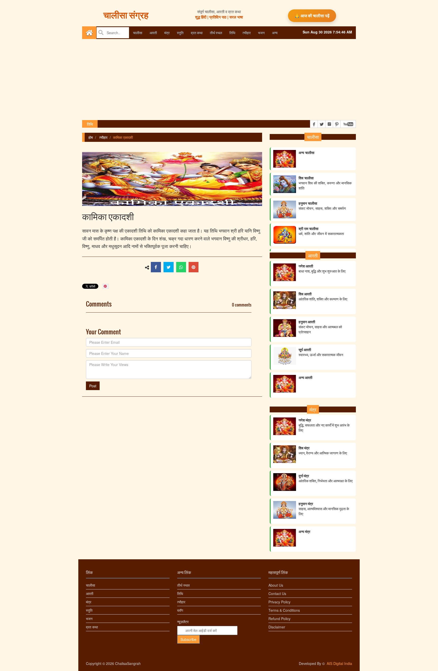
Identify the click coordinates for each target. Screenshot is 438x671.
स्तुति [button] (180, 32)
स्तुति (89, 610)
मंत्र (88, 601)
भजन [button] (261, 32)
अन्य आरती (305, 377)
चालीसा (90, 585)
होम (90, 137)
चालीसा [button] (137, 32)
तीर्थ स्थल (183, 585)
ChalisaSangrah (128, 663)
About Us (275, 585)
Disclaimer (276, 626)
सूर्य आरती (321, 352)
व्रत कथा (92, 626)
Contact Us (277, 593)
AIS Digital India (339, 663)
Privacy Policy (279, 601)
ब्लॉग (180, 610)
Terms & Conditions (284, 610)
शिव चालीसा (325, 178)
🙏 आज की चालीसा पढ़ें (312, 15)
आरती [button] (153, 32)
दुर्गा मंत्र (326, 478)
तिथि (232, 32)
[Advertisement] (219, 79)
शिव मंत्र (323, 450)
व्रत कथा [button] (197, 32)
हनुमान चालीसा (322, 201)
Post (92, 385)
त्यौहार (247, 32)
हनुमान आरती (320, 326)
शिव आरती (323, 296)
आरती (89, 593)
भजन (89, 618)
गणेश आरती (322, 268)
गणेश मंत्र (324, 425)
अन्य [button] (275, 32)
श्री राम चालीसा (321, 226)
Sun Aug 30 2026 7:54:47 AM (327, 31)
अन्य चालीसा (306, 147)
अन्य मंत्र (304, 531)
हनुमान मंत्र (324, 508)
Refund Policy (279, 618)
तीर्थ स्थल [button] (216, 32)
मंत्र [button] (167, 32)
